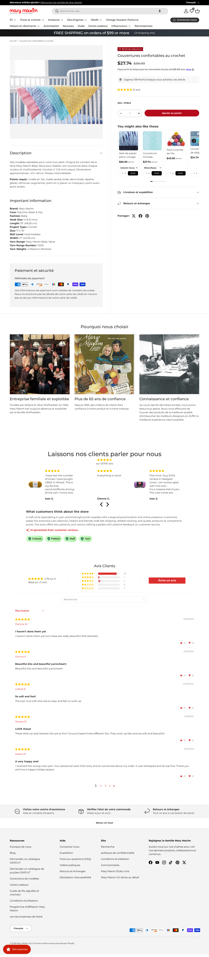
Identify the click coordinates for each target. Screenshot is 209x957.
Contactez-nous (69, 846)
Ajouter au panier (172, 113)
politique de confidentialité (117, 852)
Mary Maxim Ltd (24, 943)
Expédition (66, 852)
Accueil (13, 41)
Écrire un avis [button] (167, 580)
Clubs (81, 26)
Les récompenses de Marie (26, 916)
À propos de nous (20, 846)
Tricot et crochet (30, 19)
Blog (12, 852)
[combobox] (110, 11)
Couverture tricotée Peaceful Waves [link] (150, 155)
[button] (160, 11)
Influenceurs (119, 26)
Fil (11, 19)
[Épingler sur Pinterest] (147, 216)
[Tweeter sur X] (133, 216)
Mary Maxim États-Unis (115, 871)
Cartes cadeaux (98, 26)
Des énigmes (75, 19)
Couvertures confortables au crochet (36, 41)
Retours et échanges (72, 871)
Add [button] (132, 173)
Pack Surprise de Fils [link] (175, 151)
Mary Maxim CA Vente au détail (120, 877)
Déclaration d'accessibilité (75, 877)
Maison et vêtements (23, 26)
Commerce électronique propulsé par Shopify (53, 943)
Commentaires (110, 865)
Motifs (95, 19)
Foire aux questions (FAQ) (75, 859)
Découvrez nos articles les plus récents (61, 2)
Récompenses (143, 26)
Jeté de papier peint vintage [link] (128, 155)
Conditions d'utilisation (24, 900)
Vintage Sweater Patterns (122, 19)
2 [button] (100, 785)
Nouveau (68, 26)
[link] (128, 140)
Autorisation (51, 26)
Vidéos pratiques (70, 865)
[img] (104, 460)
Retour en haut (104, 822)
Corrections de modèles (24, 878)
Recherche (107, 846)
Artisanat (54, 19)
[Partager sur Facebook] (140, 216)
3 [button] (105, 785)
